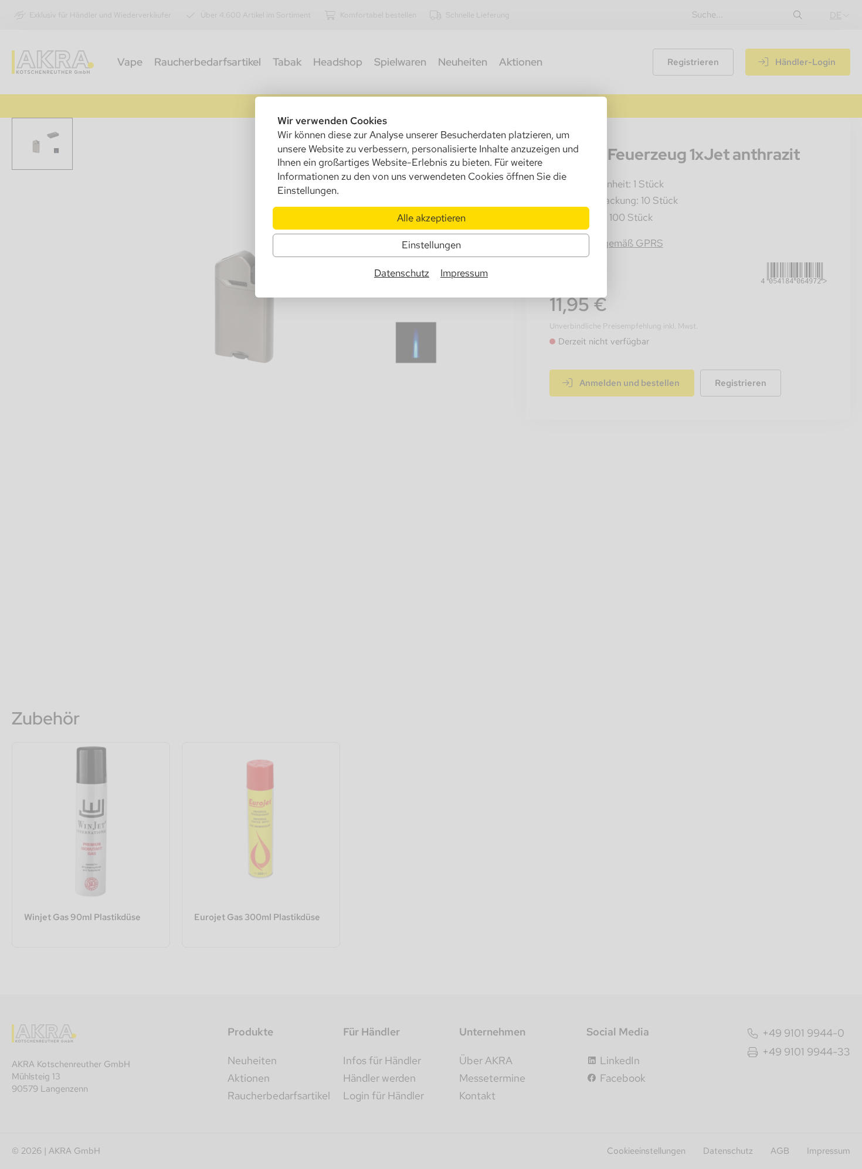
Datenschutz (401, 272)
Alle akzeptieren (431, 217)
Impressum (464, 272)
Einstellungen (431, 244)
